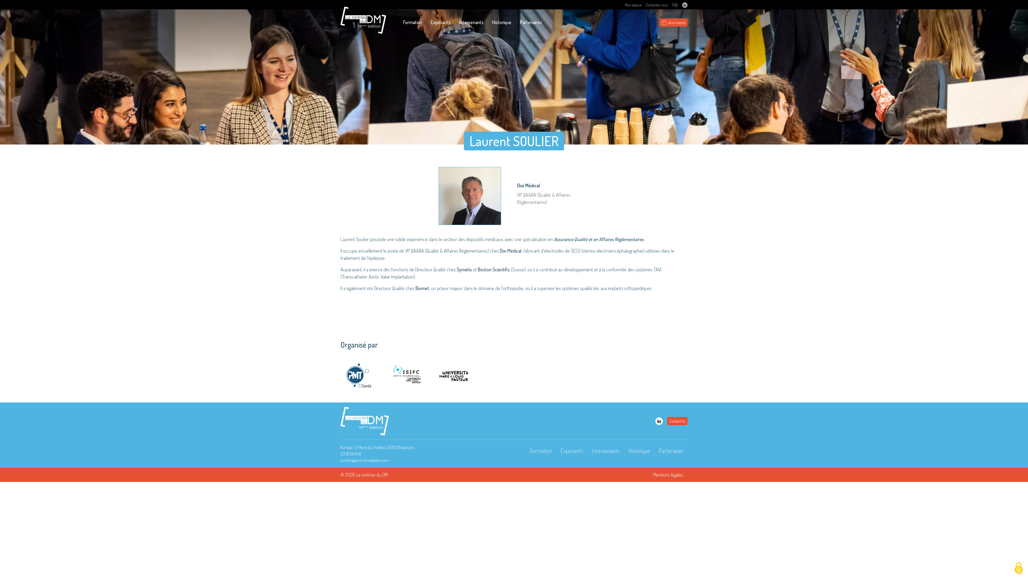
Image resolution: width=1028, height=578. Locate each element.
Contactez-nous (657, 5)
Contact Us (677, 421)
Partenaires (531, 22)
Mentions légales (668, 475)
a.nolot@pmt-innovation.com (365, 460)
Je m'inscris (676, 22)
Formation (412, 22)
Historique (501, 22)
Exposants (441, 22)
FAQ (675, 5)
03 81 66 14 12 (351, 454)
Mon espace (633, 5)
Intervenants (471, 22)
